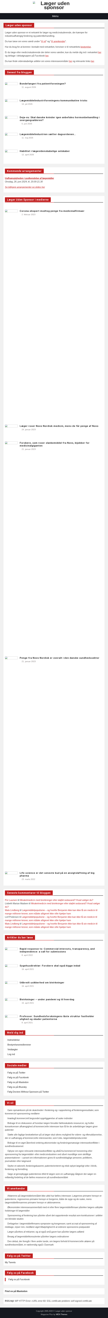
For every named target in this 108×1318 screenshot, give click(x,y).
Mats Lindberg (12, 910)
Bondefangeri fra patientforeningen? (43, 83)
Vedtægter (12, 1049)
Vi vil (43, 41)
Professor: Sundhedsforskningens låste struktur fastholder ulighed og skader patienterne (57, 1017)
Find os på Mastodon (16, 1291)
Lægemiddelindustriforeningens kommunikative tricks (53, 100)
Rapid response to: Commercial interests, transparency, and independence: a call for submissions (57, 950)
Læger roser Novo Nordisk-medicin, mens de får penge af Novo (59, 426)
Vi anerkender (58, 41)
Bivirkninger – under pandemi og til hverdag (47, 999)
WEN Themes (61, 1314)
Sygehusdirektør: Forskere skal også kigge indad (50, 965)
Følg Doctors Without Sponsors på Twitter (28, 1092)
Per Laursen (11, 900)
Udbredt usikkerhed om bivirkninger (42, 982)
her (99, 52)
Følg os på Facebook (18, 1077)
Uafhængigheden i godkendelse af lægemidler (29, 178)
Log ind (11, 1054)
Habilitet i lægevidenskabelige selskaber (45, 151)
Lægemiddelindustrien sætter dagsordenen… (48, 134)
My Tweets (10, 1262)
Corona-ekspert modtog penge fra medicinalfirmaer (52, 211)
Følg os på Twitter (16, 1072)
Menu (55, 16)
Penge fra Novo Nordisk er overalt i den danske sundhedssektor (59, 657)
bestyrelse (86, 47)
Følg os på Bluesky (17, 1087)
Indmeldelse (13, 1040)
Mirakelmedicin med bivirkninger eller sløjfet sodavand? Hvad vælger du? (56, 900)
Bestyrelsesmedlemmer (19, 1045)
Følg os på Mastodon (18, 1082)
